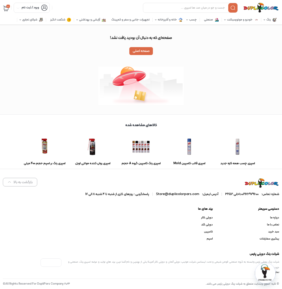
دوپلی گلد (207, 225)
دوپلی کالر (207, 217)
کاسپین (208, 232)
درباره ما (274, 217)
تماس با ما (273, 225)
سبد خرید (273, 232)
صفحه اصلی (141, 51)
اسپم (210, 239)
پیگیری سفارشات (269, 239)
